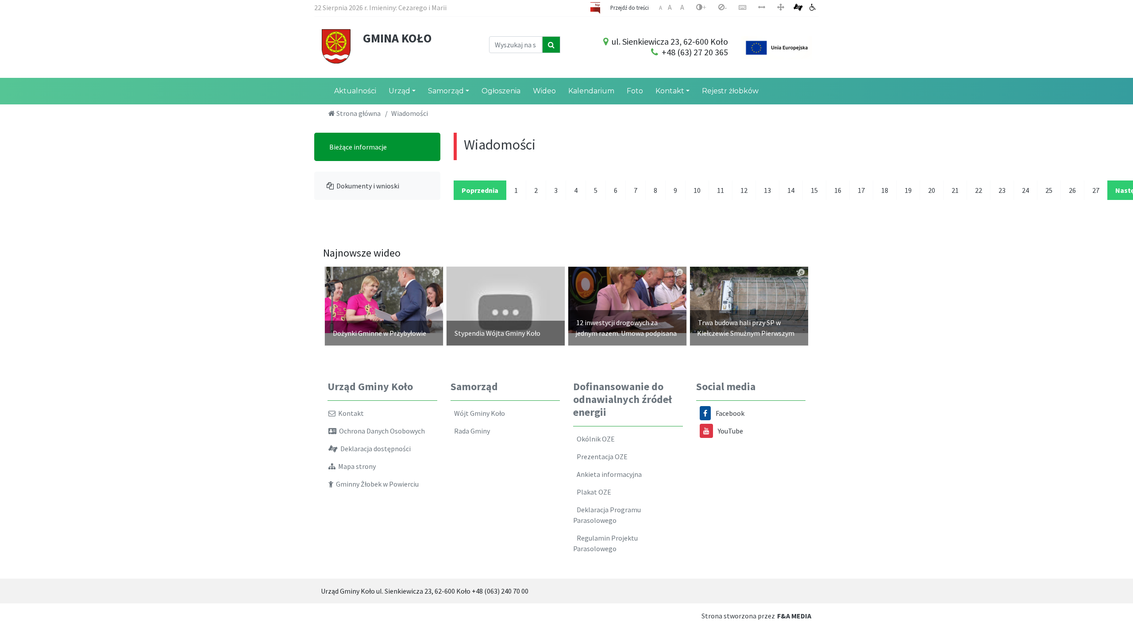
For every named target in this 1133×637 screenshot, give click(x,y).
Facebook (730, 413)
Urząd (399, 91)
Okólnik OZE (594, 438)
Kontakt (669, 91)
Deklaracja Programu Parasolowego (607, 515)
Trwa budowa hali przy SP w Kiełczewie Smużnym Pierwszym (745, 328)
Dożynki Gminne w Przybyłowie (379, 333)
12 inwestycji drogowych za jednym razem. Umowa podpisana (626, 328)
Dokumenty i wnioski (366, 185)
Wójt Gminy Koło (478, 413)
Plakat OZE (592, 491)
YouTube (730, 430)
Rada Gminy (470, 430)
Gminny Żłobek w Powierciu (376, 484)
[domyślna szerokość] (781, 7)
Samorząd (446, 91)
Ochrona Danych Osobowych (380, 430)
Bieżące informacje (357, 146)
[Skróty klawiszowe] (742, 7)
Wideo (544, 91)
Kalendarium (591, 91)
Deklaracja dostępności (374, 448)
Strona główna (358, 113)
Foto (635, 91)
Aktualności (355, 91)
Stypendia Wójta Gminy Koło (497, 333)
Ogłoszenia (501, 91)
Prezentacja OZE (601, 456)
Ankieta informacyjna (608, 474)
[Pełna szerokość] (762, 7)
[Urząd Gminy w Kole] (336, 45)
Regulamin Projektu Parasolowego (605, 543)
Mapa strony (355, 466)
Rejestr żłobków (730, 91)
